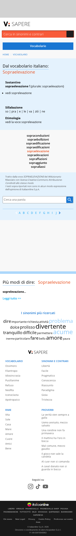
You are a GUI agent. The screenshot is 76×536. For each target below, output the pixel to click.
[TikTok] (38, 486)
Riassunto (47, 385)
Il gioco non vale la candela (52, 455)
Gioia (45, 395)
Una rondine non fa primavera (53, 432)
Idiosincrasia (12, 375)
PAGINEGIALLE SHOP (49, 509)
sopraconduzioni (38, 136)
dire (7, 321)
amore (54, 337)
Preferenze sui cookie (63, 519)
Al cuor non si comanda (55, 461)
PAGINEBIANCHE (11, 512)
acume (63, 331)
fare (34, 338)
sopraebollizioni (38, 139)
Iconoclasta (12, 395)
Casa (8, 424)
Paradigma (48, 390)
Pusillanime (12, 380)
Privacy (31, 519)
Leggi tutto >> (12, 298)
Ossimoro (11, 366)
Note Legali (20, 519)
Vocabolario (20, 54)
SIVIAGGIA (42, 512)
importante (19, 322)
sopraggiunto (38, 163)
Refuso (9, 385)
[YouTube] (45, 486)
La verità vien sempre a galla (55, 416)
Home (6, 54)
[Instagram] (30, 486)
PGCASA (64, 509)
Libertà (46, 366)
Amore (9, 434)
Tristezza (47, 399)
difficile (30, 332)
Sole (7, 419)
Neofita (9, 390)
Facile (45, 370)
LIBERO (11, 509)
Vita (7, 414)
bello (42, 338)
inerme (10, 338)
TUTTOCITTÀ (25, 512)
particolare (22, 338)
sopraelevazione (38, 151)
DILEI (34, 512)
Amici (8, 443)
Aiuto (38, 522)
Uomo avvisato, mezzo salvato (55, 424)
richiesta (33, 322)
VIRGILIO (20, 509)
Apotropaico (12, 399)
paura (66, 338)
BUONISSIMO (66, 512)
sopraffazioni (38, 159)
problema (61, 320)
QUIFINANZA (54, 512)
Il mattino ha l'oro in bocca (53, 439)
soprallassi (38, 167)
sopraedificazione (38, 143)
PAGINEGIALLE (32, 509)
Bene (8, 448)
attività (43, 322)
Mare (8, 429)
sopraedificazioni (38, 147)
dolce (14, 327)
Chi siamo (7, 519)
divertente (51, 326)
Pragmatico (48, 375)
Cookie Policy (45, 519)
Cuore (8, 439)
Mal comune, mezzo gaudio (53, 447)
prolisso (27, 327)
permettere (44, 333)
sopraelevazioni (38, 155)
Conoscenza (49, 380)
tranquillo (12, 332)
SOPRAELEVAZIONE (33, 176)
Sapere (21, 24)
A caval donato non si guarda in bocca (54, 468)
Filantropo (11, 370)
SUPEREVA (38, 515)
